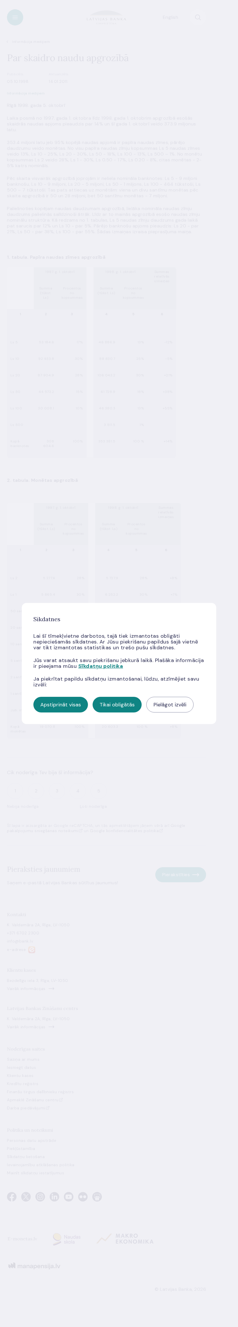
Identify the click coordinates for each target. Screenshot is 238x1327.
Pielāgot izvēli (170, 704)
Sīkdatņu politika (100, 666)
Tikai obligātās (117, 704)
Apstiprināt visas (60, 704)
